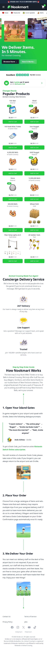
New (6, 13)
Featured (17, 13)
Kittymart (18, 632)
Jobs (25, 622)
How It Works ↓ (28, 61)
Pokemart (28, 632)
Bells (42, 13)
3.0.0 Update (30, 13)
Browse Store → (10, 61)
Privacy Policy (7, 622)
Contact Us (6, 617)
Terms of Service (30, 617)
